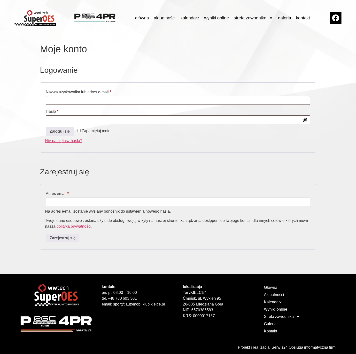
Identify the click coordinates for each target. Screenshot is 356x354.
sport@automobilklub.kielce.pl (139, 304)
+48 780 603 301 (122, 298)
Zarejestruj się (63, 238)
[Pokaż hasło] (305, 119)
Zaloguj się (60, 131)
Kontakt (303, 18)
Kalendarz (189, 18)
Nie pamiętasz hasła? (63, 141)
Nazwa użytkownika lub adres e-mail (88, 91)
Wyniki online (216, 18)
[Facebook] (335, 18)
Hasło (62, 110)
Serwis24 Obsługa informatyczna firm (303, 347)
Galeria (284, 18)
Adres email (67, 193)
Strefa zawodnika (250, 18)
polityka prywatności (73, 226)
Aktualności (165, 18)
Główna (142, 18)
